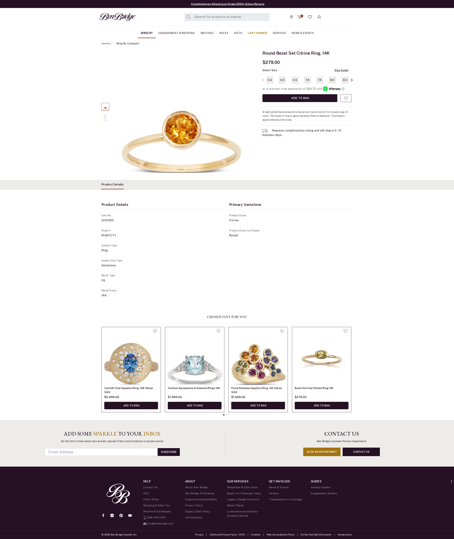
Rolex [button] (223, 32)
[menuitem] (147, 33)
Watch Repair (235, 505)
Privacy (199, 534)
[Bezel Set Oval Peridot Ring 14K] (321, 356)
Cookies (256, 534)
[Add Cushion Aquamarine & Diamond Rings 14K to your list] (218, 331)
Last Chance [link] (257, 32)
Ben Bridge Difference (199, 493)
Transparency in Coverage (285, 499)
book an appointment (322, 451)
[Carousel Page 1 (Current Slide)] (105, 107)
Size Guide (341, 70)
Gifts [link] (238, 32)
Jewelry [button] (147, 32)
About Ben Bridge (196, 487)
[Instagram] (112, 515)
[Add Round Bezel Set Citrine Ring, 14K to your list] (346, 98)
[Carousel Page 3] (230, 414)
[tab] (112, 184)
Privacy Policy (194, 505)
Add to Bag (299, 98)
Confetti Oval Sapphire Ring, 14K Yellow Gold (128, 390)
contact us (361, 451)
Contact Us (150, 487)
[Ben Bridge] (110, 17)
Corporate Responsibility (201, 499)
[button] (310, 17)
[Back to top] (452, 480)
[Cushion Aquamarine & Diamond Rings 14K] (194, 356)
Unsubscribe (345, 534)
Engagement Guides (324, 493)
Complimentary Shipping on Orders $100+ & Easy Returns (227, 4)
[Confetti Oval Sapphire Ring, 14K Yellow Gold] (131, 356)
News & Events (279, 487)
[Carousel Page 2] (105, 117)
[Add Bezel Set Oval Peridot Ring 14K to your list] (345, 331)
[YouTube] (130, 515)
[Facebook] (103, 515)
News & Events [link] (303, 32)
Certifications (194, 517)
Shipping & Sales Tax (156, 505)
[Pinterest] (121, 515)
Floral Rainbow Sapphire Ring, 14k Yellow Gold (256, 390)
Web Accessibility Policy (281, 534)
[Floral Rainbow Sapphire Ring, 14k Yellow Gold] (258, 356)
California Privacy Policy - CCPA (227, 534)
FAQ (146, 493)
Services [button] (279, 32)
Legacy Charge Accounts (243, 499)
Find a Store (151, 499)
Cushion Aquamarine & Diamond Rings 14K (194, 388)
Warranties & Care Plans (242, 487)
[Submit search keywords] (188, 17)
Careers (274, 493)
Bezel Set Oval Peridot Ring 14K (314, 388)
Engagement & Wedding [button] (176, 32)
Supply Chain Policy (197, 511)
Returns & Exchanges (157, 511)
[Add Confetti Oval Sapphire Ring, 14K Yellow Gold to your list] (155, 331)
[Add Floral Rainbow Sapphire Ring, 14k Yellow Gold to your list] (282, 331)
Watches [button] (207, 32)
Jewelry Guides (320, 487)
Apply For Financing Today (244, 493)
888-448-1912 (156, 517)
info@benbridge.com (160, 523)
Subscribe (169, 452)
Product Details (112, 184)
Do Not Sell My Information (316, 534)
